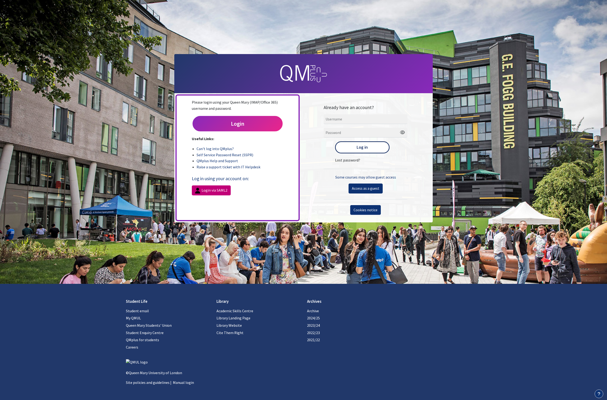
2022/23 (313, 332)
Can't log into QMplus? (215, 148)
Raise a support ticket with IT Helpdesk (228, 167)
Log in (362, 147)
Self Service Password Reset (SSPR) (225, 154)
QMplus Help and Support (217, 160)
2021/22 (313, 339)
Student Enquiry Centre (145, 332)
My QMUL (133, 318)
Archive (313, 310)
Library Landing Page (233, 318)
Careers (132, 347)
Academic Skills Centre (234, 310)
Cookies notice (365, 209)
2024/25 (313, 318)
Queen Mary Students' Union (149, 325)
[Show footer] (599, 394)
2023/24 (313, 325)
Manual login (183, 382)
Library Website (229, 325)
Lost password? (347, 160)
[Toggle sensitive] (400, 133)
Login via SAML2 (214, 190)
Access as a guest (365, 188)
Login (237, 123)
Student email (137, 310)
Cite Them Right (230, 332)
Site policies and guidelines (148, 382)
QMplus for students (142, 339)
